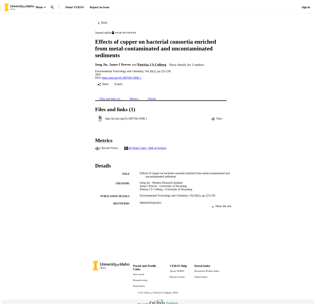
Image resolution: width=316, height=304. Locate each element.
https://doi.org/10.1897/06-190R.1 (121, 77)
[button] (217, 118)
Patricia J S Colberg (152, 64)
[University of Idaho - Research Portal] (19, 7)
